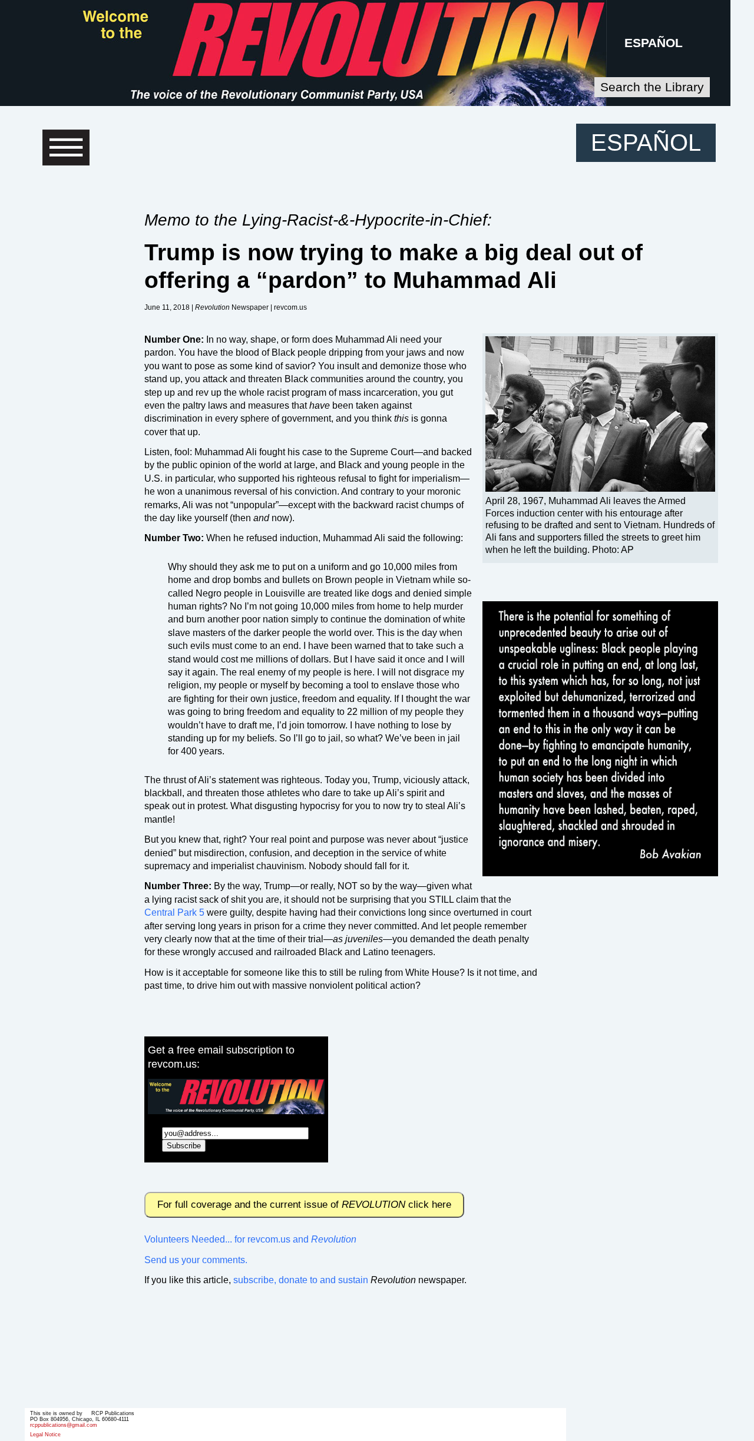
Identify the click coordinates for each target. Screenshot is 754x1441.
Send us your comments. (195, 1260)
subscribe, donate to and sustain (300, 1280)
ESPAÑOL (653, 42)
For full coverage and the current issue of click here (304, 1204)
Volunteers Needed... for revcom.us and (250, 1239)
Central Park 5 (174, 912)
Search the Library (652, 87)
